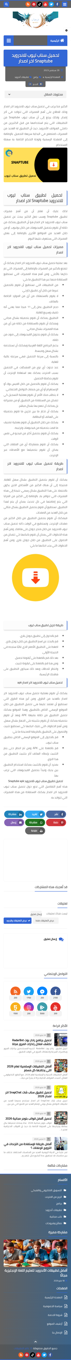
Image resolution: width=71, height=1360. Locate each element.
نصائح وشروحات (54, 1223)
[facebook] (57, 4)
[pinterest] (33, 4)
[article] (35, 851)
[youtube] (45, 4)
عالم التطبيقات (21, 1348)
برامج (35, 77)
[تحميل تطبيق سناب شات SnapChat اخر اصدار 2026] (60, 1091)
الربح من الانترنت (53, 1196)
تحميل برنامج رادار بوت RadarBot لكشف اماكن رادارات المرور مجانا (32, 1042)
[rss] (28, 4)
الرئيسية (54, 40)
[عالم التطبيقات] (35, 20)
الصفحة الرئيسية (52, 77)
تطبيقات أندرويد (22, 77)
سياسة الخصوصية (52, 1306)
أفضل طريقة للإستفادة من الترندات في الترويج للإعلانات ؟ (28, 1145)
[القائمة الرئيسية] (9, 40)
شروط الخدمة (55, 1315)
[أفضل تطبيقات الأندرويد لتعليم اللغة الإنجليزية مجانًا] (35, 1253)
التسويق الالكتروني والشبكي (46, 1190)
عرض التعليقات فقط (45, 920)
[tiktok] (39, 4)
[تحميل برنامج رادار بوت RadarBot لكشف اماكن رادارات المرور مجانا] (60, 1039)
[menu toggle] (64, 4)
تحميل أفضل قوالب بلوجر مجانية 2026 (28, 1118)
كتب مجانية (56, 1216)
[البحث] (6, 4)
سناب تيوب (52, 742)
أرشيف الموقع (54, 1323)
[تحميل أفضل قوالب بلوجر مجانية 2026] (60, 1117)
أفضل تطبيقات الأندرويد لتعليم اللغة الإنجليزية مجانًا (36, 1272)
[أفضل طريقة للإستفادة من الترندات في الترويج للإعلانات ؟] (60, 1143)
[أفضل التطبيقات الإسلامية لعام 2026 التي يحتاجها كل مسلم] (60, 1065)
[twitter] (51, 4)
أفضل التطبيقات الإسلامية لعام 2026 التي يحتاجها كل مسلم (29, 1068)
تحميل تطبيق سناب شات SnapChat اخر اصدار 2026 (28, 1094)
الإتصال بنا (57, 1332)
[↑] (35, 1341)
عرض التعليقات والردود (16, 920)
